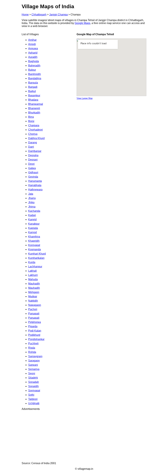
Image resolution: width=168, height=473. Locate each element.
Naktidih (33, 300)
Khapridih (34, 240)
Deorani (33, 159)
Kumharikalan (36, 258)
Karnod (32, 232)
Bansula (33, 82)
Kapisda (33, 228)
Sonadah (33, 382)
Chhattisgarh (39, 14)
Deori (31, 163)
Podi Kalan (34, 330)
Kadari (32, 215)
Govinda (33, 176)
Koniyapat (34, 245)
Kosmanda (34, 249)
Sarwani (33, 364)
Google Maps (82, 23)
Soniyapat (34, 390)
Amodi (32, 44)
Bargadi (32, 87)
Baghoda (33, 61)
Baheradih (34, 65)
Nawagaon (34, 305)
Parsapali (33, 313)
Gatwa (32, 168)
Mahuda (33, 279)
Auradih (32, 57)
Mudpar (32, 296)
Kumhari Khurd (37, 253)
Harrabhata (34, 185)
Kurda (31, 262)
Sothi (31, 394)
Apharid (32, 52)
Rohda (32, 352)
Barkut (32, 91)
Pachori (32, 309)
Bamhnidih (34, 74)
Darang (32, 142)
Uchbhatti (33, 403)
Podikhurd (34, 335)
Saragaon (34, 360)
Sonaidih (33, 386)
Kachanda (34, 211)
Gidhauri (33, 172)
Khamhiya (34, 236)
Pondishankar (36, 339)
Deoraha (33, 155)
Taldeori (33, 399)
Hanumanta (35, 181)
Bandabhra (34, 78)
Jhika (31, 202)
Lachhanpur (35, 266)
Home (25, 14)
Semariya (33, 369)
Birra (31, 116)
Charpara (33, 125)
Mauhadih (34, 283)
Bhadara (33, 99)
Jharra (32, 198)
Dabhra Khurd (36, 138)
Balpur (32, 69)
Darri (31, 146)
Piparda (32, 326)
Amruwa (33, 48)
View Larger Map (85, 98)
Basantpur (34, 95)
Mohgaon (33, 292)
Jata (30, 193)
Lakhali (32, 270)
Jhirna (31, 206)
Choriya (32, 134)
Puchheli (33, 343)
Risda (31, 347)
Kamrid (32, 219)
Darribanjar (34, 151)
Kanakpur (34, 223)
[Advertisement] (84, 436)
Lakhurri (33, 275)
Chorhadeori (35, 129)
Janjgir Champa (58, 14)
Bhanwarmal (35, 104)
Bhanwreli (34, 108)
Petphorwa (34, 322)
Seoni (31, 373)
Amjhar (32, 39)
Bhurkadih (34, 112)
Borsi (31, 121)
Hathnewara (35, 189)
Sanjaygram (35, 356)
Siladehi (33, 377)
